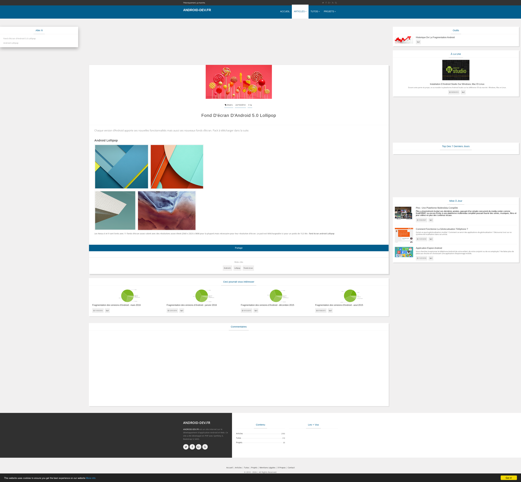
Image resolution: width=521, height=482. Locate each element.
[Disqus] (238, 368)
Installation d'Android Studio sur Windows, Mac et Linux (457, 84)
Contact (291, 467)
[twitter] (323, 2)
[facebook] (326, 2)
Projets (329, 11)
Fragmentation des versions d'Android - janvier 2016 (192, 305)
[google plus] (198, 447)
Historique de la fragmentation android (435, 37)
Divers (229, 105)
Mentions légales (267, 467)
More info (91, 478)
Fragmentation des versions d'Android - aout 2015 (339, 305)
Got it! (509, 477)
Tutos (314, 11)
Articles (299, 11)
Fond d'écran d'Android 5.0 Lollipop (19, 38)
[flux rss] (332, 2)
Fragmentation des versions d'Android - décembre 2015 (267, 305)
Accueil (285, 11)
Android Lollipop (10, 43)
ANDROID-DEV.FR (191, 429)
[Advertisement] (170, 42)
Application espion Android (429, 248)
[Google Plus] (329, 2)
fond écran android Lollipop (321, 233)
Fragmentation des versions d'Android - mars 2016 (116, 305)
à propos (282, 467)
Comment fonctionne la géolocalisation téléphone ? (442, 229)
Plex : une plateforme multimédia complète (437, 208)
